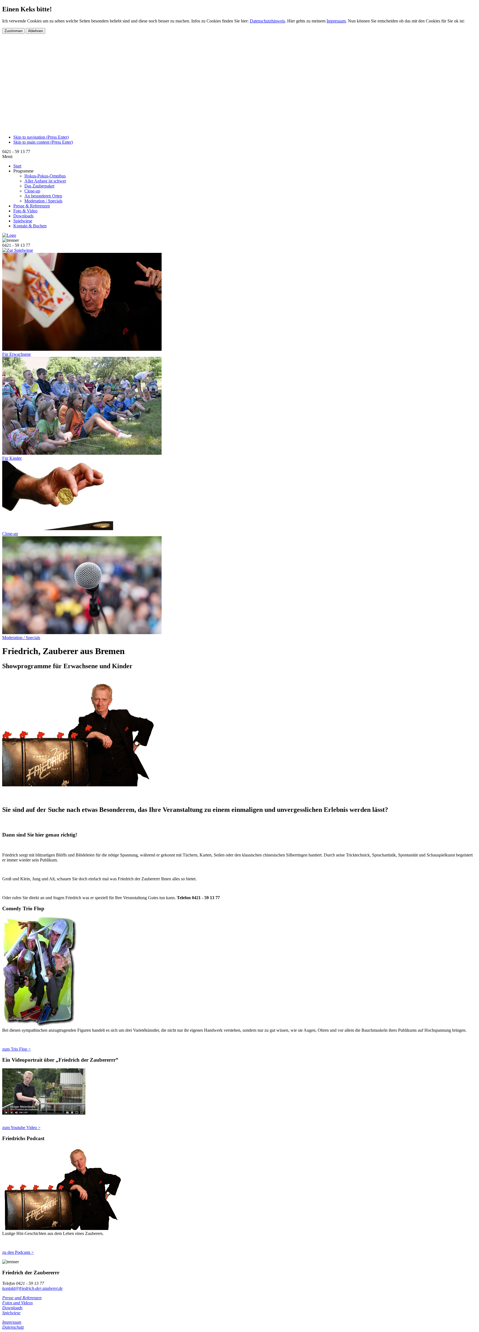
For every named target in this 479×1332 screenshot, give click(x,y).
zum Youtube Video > (21, 1127)
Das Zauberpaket (39, 186)
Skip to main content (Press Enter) (43, 142)
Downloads (12, 1307)
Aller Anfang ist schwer (45, 181)
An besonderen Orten (43, 196)
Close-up (32, 191)
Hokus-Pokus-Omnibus (45, 176)
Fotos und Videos (17, 1302)
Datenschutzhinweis (267, 21)
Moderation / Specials (43, 201)
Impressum (336, 21)
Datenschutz (13, 1327)
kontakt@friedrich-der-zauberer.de (32, 1288)
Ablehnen (35, 31)
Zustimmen (13, 31)
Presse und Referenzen (22, 1297)
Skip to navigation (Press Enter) (41, 137)
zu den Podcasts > (18, 1252)
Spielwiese (11, 1312)
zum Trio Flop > (16, 1049)
